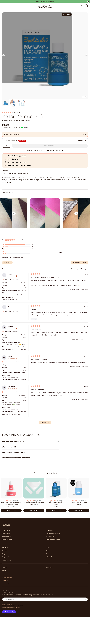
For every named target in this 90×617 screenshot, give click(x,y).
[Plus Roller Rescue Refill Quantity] (9, 146)
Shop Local (5, 557)
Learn (47, 547)
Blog (3, 554)
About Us (5, 547)
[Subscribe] (86, 599)
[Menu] (4, 6)
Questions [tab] (18, 258)
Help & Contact (6, 560)
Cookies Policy (49, 583)
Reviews (4, 550)
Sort (72, 269)
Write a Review (81, 263)
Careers (48, 554)
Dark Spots (49, 530)
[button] (3, 55)
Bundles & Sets (6, 536)
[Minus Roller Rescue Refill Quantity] (4, 146)
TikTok (4, 570)
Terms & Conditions (7, 577)
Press (47, 550)
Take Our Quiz (50, 536)
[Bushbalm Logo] (45, 6)
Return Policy (5, 583)
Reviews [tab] (6, 258)
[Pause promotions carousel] (88, 2)
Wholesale (49, 557)
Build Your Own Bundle (53, 539)
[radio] (45, 134)
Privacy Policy (5, 580)
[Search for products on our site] (82, 6)
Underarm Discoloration (53, 533)
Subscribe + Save (7, 539)
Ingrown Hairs (6, 530)
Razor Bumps (6, 533)
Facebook (5, 567)
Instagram (49, 567)
